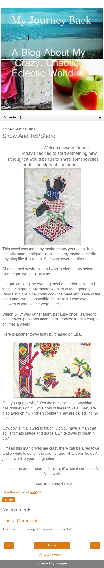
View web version (52, 555)
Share (9, 499)
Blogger (61, 563)
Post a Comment (19, 520)
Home (52, 545)
